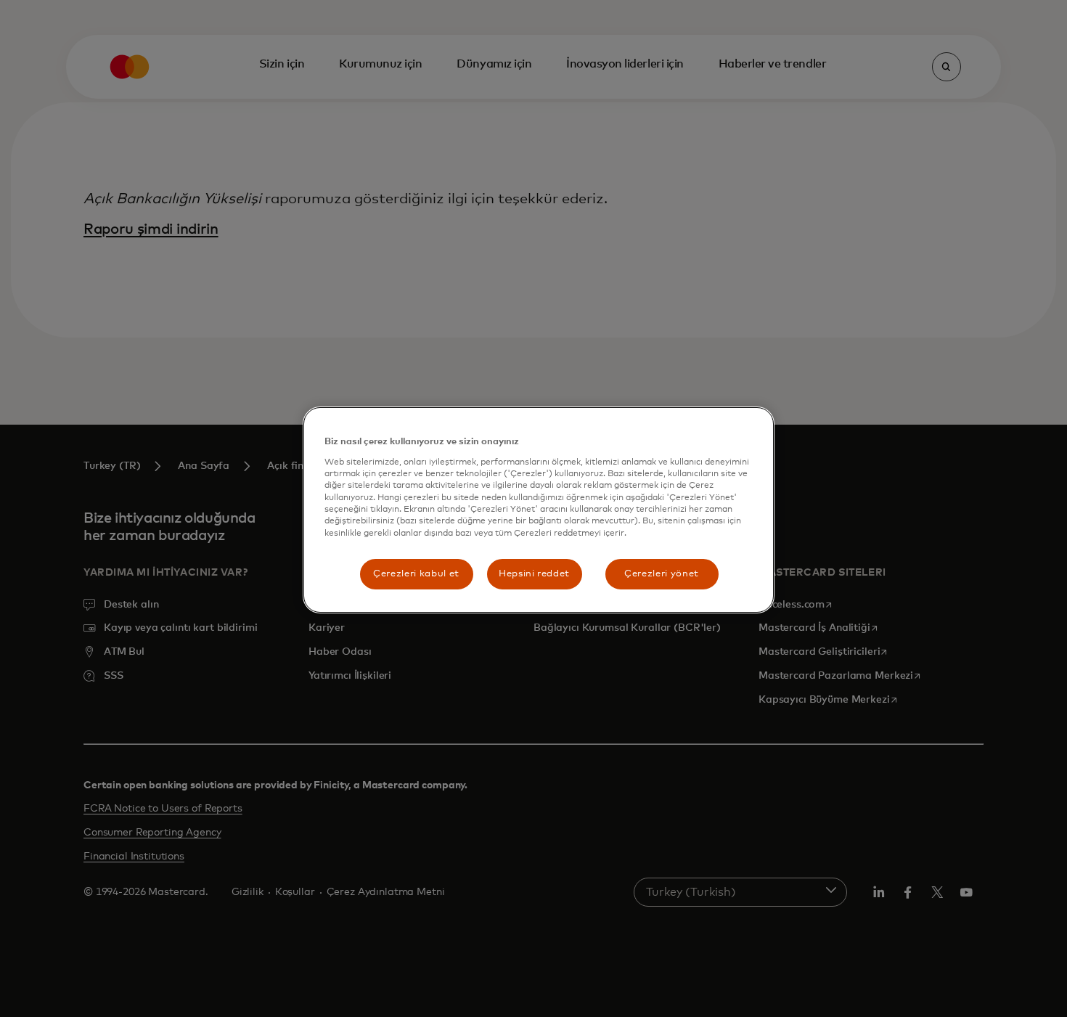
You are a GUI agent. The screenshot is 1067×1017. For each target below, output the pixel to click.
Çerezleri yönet (661, 574)
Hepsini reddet (534, 574)
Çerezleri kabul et (416, 574)
